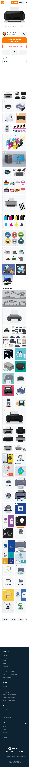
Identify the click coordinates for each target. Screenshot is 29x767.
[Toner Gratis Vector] (9, 214)
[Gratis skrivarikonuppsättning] (14, 228)
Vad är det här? (14, 58)
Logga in (21, 2)
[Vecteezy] (2, 2)
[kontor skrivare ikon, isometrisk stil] (8, 430)
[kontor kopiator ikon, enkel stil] (8, 405)
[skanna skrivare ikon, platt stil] (8, 478)
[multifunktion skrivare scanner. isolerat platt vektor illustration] (8, 418)
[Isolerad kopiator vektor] (14, 297)
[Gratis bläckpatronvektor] (14, 263)
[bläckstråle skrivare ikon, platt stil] (6, 372)
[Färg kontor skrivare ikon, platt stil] (8, 454)
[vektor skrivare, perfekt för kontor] (7, 150)
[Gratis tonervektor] (9, 160)
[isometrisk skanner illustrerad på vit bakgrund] (7, 204)
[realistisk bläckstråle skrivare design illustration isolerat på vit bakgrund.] (14, 359)
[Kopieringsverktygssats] (14, 341)
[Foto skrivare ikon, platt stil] (8, 466)
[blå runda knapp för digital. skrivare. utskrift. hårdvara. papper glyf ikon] (8, 680)
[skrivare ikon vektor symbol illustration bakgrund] (8, 115)
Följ (24, 34)
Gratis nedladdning (14, 40)
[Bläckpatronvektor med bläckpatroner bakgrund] (14, 174)
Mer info (6, 60)
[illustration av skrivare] (8, 503)
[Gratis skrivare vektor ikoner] (14, 280)
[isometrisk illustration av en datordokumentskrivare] (8, 138)
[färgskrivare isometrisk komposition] (8, 311)
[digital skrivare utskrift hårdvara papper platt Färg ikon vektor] (8, 629)
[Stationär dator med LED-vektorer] (14, 191)
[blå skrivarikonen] (7, 322)
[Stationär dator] (18, 322)
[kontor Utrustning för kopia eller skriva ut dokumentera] (8, 490)
